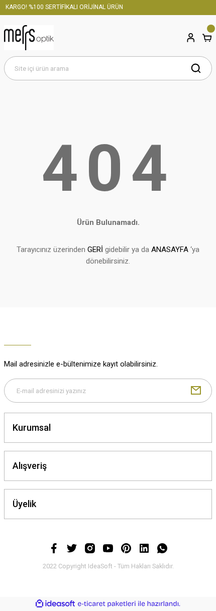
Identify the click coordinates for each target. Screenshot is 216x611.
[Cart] (207, 38)
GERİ (95, 249)
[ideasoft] (55, 603)
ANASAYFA (169, 249)
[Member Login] (191, 38)
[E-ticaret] (106, 603)
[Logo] (29, 37)
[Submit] (196, 391)
